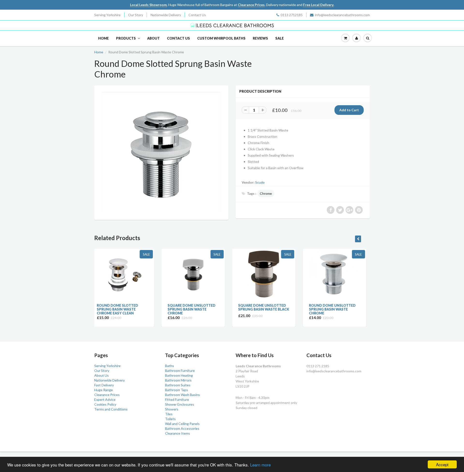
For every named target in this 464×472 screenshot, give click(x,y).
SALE (279, 38)
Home (103, 38)
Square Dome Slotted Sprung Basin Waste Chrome (335, 309)
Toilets (170, 419)
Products (126, 38)
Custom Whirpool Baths (221, 38)
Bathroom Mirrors (178, 380)
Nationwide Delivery (166, 15)
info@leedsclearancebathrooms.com (342, 15)
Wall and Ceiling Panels (182, 424)
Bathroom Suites (177, 385)
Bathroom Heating (179, 375)
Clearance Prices (107, 395)
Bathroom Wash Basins (182, 395)
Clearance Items (177, 433)
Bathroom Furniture (180, 370)
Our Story (135, 15)
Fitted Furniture (177, 399)
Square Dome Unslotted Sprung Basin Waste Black (198, 307)
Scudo (260, 182)
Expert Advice (105, 399)
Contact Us (197, 15)
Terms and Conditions (111, 409)
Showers (171, 409)
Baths (169, 366)
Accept (442, 464)
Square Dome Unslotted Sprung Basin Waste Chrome (126, 309)
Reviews (260, 38)
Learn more (260, 465)
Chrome (266, 193)
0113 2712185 (292, 15)
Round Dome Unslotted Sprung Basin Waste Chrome (266, 309)
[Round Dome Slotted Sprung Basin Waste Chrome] (161, 152)
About (153, 38)
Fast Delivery (104, 385)
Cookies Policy (105, 404)
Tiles (169, 414)
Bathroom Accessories (182, 428)
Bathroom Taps (176, 390)
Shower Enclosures (179, 404)
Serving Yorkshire (107, 15)
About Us (101, 375)
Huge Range (103, 390)
